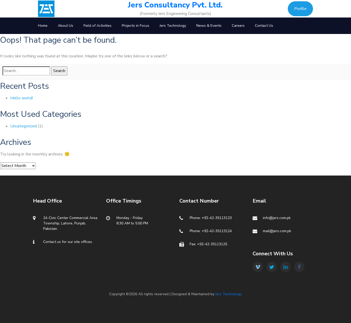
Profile (300, 9)
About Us (65, 25)
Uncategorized (23, 126)
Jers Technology (173, 25)
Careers (238, 25)
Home (43, 25)
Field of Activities (98, 25)
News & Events (208, 25)
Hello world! (21, 98)
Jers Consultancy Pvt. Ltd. (175, 5)
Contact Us (264, 25)
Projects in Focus (135, 25)
